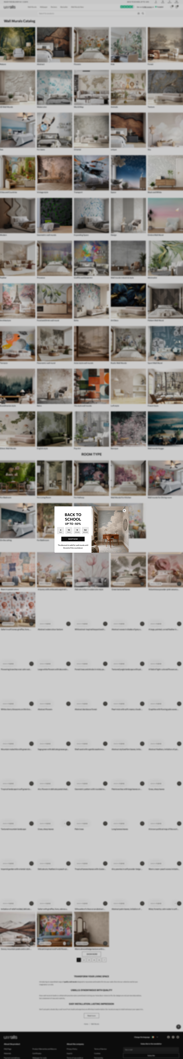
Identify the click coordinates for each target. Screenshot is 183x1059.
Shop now (73, 539)
